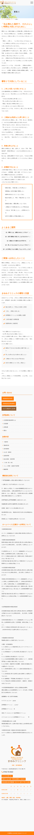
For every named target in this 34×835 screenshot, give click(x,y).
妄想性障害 (6, 455)
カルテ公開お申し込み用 (9, 408)
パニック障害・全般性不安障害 (11, 466)
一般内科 (6, 441)
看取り (5, 430)
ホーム (3, 19)
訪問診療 (6, 427)
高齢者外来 (6, 445)
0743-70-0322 (8, 772)
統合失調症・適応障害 (9, 459)
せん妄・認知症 (7, 452)
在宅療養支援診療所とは (10, 420)
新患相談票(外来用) (7, 398)
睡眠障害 (6, 469)
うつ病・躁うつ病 (8, 462)
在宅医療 (6, 423)
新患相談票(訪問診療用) (9, 403)
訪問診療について (10, 19)
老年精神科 (6, 448)
